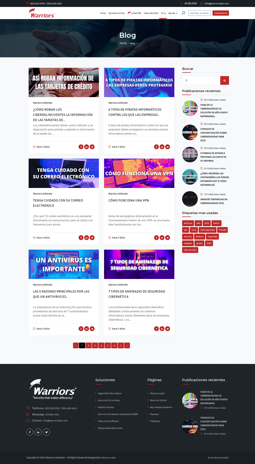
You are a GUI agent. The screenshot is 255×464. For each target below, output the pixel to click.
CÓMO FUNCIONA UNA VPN (128, 200)
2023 (209, 243)
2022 (207, 223)
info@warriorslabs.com (216, 3)
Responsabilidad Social (110, 427)
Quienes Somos (117, 12)
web (198, 223)
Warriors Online (158, 400)
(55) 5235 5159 (37, 3)
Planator (154, 414)
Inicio (103, 12)
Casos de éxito (151, 12)
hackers (199, 236)
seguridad (212, 236)
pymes (199, 243)
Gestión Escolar (106, 407)
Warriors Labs (157, 393)
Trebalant (155, 421)
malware (188, 243)
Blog (163, 12)
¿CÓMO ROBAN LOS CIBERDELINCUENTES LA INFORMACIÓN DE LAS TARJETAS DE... (63, 114)
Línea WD (136, 12)
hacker (216, 223)
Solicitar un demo (199, 12)
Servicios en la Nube (109, 400)
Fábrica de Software (108, 421)
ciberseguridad (207, 229)
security (188, 236)
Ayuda (172, 12)
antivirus (188, 223)
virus (194, 229)
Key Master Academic (161, 407)
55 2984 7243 (52, 414)
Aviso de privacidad (218, 457)
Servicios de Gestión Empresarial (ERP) (118, 414)
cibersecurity (190, 249)
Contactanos (220, 12)
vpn (185, 229)
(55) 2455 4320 (54, 3)
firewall (222, 229)
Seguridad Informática (109, 393)
